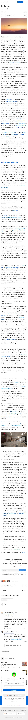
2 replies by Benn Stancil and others (13, 645)
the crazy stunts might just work (14, 413)
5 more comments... (5, 651)
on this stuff (16, 549)
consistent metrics (21, 118)
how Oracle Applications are (16, 269)
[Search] (25, 658)
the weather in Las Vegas (9, 132)
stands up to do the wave (7, 417)
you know (5, 541)
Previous (5, 590)
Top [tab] (2, 658)
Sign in (25, 2)
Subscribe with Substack (15, 695)
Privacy (13, 710)
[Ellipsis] (26, 612)
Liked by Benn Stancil (9, 614)
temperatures (15, 134)
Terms (16, 710)
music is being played (16, 425)
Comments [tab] (4, 599)
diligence (12, 62)
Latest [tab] (6, 658)
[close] (24, 673)
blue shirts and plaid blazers (12, 267)
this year (24, 132)
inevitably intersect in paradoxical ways (14, 512)
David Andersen (8, 612)
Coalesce (8, 100)
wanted (18, 127)
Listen (25, 12)
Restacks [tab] (10, 599)
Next (23, 590)
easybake (17, 383)
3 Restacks (17, 581)
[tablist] (7, 599)
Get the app (20, 713)
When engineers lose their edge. (8, 664)
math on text (21, 120)
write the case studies (10, 339)
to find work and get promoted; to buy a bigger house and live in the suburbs (13, 230)
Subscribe (20, 2)
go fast (5, 216)
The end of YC (5, 662)
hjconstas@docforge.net (16, 639)
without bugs (21, 123)
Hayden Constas (8, 631)
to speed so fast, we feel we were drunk (11, 217)
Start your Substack (10, 713)
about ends (12, 138)
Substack (7, 717)
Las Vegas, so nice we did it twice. (9, 162)
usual (4, 134)
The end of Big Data (6, 671)
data (22, 134)
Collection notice (23, 710)
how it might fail (14, 411)
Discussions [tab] (11, 658)
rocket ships (15, 211)
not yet (23, 552)
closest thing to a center (11, 101)
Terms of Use (21, 698)
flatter (18, 62)
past (8, 136)
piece (22, 127)
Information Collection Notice (18, 699)
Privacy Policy (15, 701)
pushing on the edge (21, 125)
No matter (3, 422)
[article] (14, 665)
